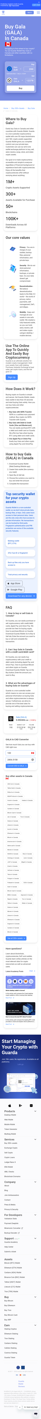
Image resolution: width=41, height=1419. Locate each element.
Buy (20, 88)
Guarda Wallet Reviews (21, 1384)
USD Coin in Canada (13, 784)
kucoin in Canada (12, 829)
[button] (38, 12)
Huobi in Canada (12, 800)
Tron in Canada (25, 817)
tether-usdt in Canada (13, 845)
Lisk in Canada (28, 858)
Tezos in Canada (12, 874)
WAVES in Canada (12, 854)
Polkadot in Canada (13, 882)
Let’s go (21, 1064)
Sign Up (11, 377)
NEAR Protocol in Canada (15, 796)
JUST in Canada (12, 862)
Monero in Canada (12, 850)
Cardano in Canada (13, 808)
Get (33, 76)
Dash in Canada (12, 887)
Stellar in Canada (27, 903)
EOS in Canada (28, 882)
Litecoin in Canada (12, 825)
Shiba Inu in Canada (13, 792)
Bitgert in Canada (26, 862)
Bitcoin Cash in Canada (14, 813)
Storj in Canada (27, 854)
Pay (32, 64)
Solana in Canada (12, 821)
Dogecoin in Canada (13, 804)
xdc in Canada (11, 817)
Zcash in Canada (12, 866)
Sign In (30, 12)
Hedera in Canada (27, 800)
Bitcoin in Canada (12, 837)
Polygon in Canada (13, 878)
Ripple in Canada (12, 899)
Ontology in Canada (13, 858)
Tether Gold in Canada (14, 788)
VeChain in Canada (13, 870)
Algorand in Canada (27, 895)
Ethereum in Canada (13, 833)
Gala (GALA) (21, 717)
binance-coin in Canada (14, 841)
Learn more (36, 5)
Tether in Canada (12, 903)
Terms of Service (9, 1406)
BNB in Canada (11, 895)
